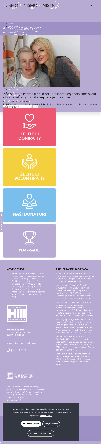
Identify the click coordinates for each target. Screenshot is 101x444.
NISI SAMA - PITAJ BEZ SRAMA (26, 32)
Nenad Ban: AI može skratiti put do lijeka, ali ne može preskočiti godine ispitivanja (28, 276)
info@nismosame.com (70, 281)
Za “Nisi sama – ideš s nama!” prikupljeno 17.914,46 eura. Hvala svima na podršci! (26, 284)
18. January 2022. (27, 101)
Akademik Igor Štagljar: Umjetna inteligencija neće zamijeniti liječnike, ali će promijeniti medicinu (28, 292)
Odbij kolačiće (50, 424)
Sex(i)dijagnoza (20, 34)
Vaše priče (8, 88)
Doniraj (1, 222)
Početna (12, 24)
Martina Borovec (10, 101)
